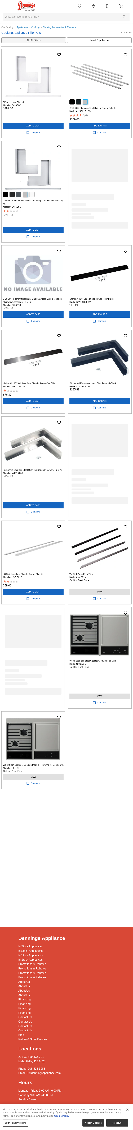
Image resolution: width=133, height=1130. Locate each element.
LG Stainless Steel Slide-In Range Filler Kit (23, 574)
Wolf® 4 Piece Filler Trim (81, 574)
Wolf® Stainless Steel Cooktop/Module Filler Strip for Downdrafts (33, 765)
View (99, 592)
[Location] (93, 6)
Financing (24, 999)
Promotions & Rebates (32, 964)
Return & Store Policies (32, 1039)
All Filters (35, 40)
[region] (66, 1117)
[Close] (127, 1109)
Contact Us (25, 1017)
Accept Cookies (93, 1123)
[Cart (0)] (121, 6)
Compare (35, 132)
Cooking (35, 27)
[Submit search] (124, 17)
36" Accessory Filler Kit (13, 102)
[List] (80, 6)
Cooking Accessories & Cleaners (59, 27)
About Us (24, 981)
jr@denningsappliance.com (44, 1073)
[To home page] (26, 6)
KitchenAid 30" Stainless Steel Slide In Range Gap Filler (29, 383)
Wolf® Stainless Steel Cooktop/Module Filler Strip (92, 661)
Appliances (22, 27)
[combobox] (99, 40)
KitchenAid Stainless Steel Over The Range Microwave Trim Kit (32, 470)
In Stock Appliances (30, 946)
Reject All (117, 1123)
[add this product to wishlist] (59, 55)
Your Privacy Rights (15, 1123)
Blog (21, 1034)
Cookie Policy (61, 1116)
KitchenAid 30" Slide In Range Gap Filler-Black (91, 299)
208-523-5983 (36, 1068)
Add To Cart (33, 126)
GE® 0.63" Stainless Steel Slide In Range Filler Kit (93, 108)
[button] (10, 6)
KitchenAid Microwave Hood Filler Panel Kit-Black (92, 383)
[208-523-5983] (107, 6)
